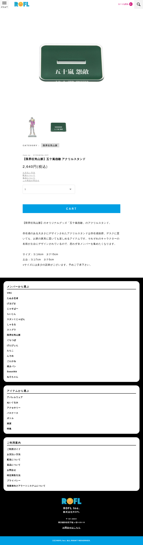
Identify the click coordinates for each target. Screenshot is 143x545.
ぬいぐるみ (12, 402)
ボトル (10, 418)
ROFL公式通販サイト (22, 4)
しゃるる (11, 324)
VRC (9, 292)
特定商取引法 (14, 475)
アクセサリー (14, 407)
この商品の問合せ (31, 180)
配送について (29, 175)
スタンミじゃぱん (16, 319)
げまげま (11, 303)
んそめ (10, 355)
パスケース (12, 412)
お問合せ (11, 469)
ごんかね (11, 361)
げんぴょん (12, 345)
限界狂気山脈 (50, 145)
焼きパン (11, 366)
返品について (29, 178)
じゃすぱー (12, 308)
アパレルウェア (15, 397)
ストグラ (11, 329)
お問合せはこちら (71, 527)
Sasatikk (12, 371)
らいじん (11, 313)
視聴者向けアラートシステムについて (26, 485)
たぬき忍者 (12, 298)
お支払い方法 (29, 172)
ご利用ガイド (14, 449)
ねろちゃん (12, 376)
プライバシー (14, 480)
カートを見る (124, 4)
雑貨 (9, 423)
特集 (9, 428)
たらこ (10, 350)
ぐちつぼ (11, 340)
